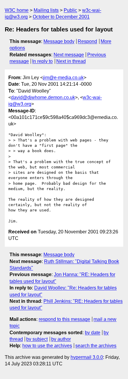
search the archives (95, 345)
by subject (37, 339)
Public (70, 10)
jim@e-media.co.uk (63, 77)
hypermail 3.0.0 (87, 357)
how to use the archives (47, 345)
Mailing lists (46, 10)
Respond (87, 41)
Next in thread (71, 61)
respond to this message (64, 319)
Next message (69, 54)
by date (92, 332)
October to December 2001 (61, 16)
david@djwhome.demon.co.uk (43, 97)
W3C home (17, 10)
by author (61, 339)
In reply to (42, 61)
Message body (58, 41)
